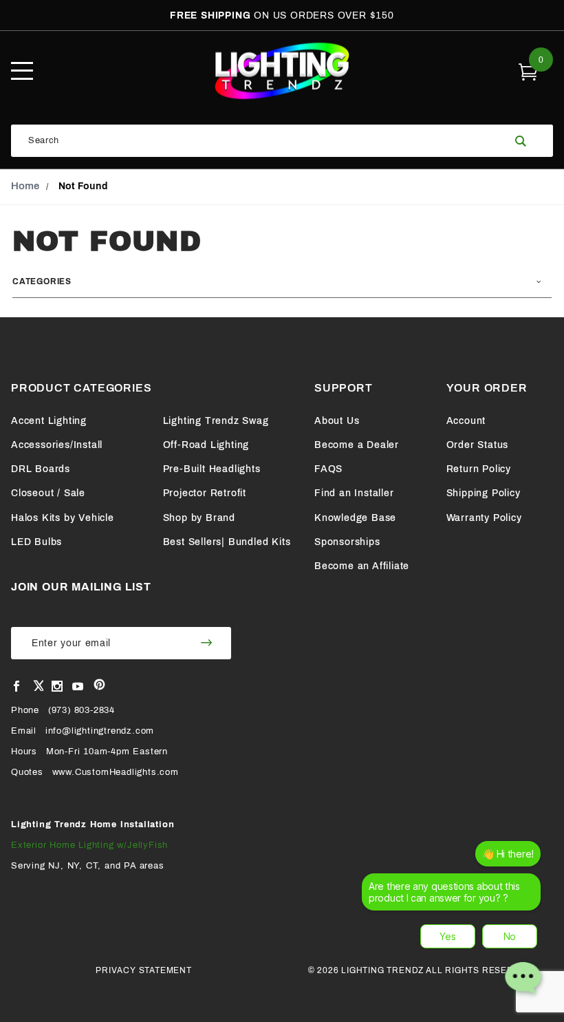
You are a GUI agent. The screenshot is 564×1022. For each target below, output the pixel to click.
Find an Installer (354, 493)
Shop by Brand (199, 518)
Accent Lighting (49, 421)
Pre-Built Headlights (212, 469)
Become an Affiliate (361, 566)
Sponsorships (347, 542)
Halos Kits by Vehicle (62, 518)
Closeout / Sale (48, 493)
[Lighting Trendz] (282, 71)
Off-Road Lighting (206, 445)
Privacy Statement (144, 970)
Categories (42, 281)
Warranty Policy (484, 518)
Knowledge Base (355, 518)
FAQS (328, 469)
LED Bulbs (36, 542)
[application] (455, 924)
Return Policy (478, 469)
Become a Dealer (356, 445)
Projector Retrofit (204, 493)
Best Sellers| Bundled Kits (227, 542)
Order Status (477, 445)
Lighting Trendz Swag (216, 421)
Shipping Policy (483, 493)
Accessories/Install (56, 445)
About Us (336, 421)
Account (466, 421)
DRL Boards (40, 469)
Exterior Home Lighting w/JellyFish (89, 845)
